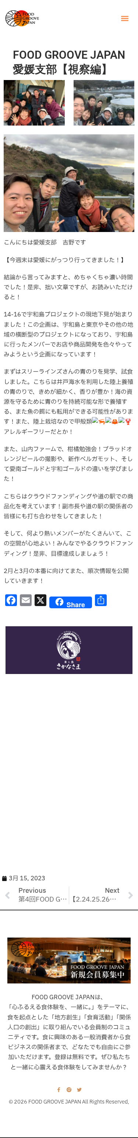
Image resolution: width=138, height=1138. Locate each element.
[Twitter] (79, 1089)
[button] (124, 18)
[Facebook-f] (58, 1089)
